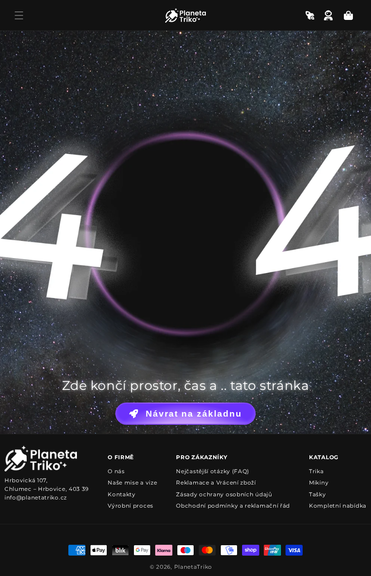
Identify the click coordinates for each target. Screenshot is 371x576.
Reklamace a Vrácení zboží (216, 482)
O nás (116, 471)
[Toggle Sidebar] (310, 15)
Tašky (317, 494)
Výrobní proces (130, 505)
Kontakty (122, 494)
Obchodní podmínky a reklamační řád (233, 505)
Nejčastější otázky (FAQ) (212, 471)
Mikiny (318, 482)
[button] (19, 15)
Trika (316, 471)
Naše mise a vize (132, 482)
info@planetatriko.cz (36, 497)
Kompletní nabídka (337, 505)
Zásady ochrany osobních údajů (224, 494)
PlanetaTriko (193, 566)
